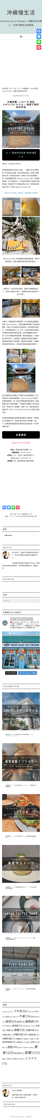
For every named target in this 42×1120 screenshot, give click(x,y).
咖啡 (25, 516)
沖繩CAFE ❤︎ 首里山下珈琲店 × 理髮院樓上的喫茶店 (21, 193)
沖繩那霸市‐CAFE (27, 514)
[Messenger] (39, 36)
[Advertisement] (21, 64)
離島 (4, 1059)
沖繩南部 (33, 1034)
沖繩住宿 (7, 1035)
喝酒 (21, 1022)
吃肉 (34, 1017)
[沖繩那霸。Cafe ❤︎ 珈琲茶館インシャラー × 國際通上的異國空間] (21, 780)
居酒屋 (17, 1025)
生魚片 (20, 1047)
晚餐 (19, 1030)
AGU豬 (5, 1011)
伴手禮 (21, 516)
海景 (33, 1039)
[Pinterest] (39, 47)
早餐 (10, 1030)
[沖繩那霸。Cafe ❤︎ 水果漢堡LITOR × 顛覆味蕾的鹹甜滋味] (21, 831)
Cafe (10, 1012)
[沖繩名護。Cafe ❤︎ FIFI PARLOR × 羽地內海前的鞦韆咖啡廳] (21, 984)
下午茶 (17, 516)
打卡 (33, 1026)
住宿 (8, 1017)
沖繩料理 (8, 1038)
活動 (27, 1039)
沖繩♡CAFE (17, 514)
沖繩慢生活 (21, 12)
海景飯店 (21, 1042)
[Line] (39, 42)
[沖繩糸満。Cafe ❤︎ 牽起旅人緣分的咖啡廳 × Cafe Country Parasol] (21, 730)
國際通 (32, 1021)
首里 (35, 516)
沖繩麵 (19, 1039)
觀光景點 (19, 1053)
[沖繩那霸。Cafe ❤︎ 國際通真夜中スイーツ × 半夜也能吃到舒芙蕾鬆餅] (21, 882)
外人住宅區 (7, 1026)
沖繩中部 (32, 1030)
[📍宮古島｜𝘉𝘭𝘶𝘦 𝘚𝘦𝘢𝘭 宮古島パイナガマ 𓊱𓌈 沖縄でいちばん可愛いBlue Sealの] (21, 650)
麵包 (22, 1059)
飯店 (16, 1059)
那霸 (32, 516)
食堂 (10, 1059)
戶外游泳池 (26, 1026)
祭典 (32, 1047)
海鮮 (33, 1042)
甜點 (28, 516)
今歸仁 (30, 1011)
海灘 (28, 1042)
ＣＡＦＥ (11, 516)
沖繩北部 (20, 1034)
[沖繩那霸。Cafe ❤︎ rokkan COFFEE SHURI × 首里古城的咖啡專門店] (21, 933)
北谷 (15, 1017)
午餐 (24, 1016)
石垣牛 (26, 1047)
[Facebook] (39, 31)
